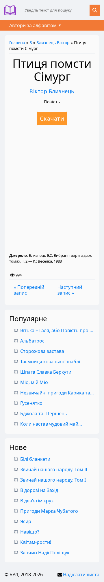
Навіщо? (29, 532)
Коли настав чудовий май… (51, 424)
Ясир (25, 521)
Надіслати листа (81, 574)
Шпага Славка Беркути (45, 372)
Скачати (52, 118)
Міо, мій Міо (34, 382)
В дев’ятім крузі (37, 500)
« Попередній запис (29, 290)
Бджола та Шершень (43, 413)
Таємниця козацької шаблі (50, 361)
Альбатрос (32, 341)
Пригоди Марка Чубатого (49, 511)
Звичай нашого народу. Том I (53, 480)
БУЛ (12, 10)
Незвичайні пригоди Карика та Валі (60, 393)
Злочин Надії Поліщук (44, 552)
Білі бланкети (35, 459)
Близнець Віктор (53, 42)
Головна (17, 42)
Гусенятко (31, 403)
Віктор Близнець (52, 91)
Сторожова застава (42, 351)
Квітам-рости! (35, 542)
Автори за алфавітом (33, 25)
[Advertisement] (52, 189)
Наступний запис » (69, 290)
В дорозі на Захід (39, 490)
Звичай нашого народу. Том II (53, 469)
